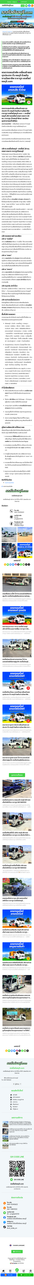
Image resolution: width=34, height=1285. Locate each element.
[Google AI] (29, 564)
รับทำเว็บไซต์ (21, 1263)
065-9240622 (19, 512)
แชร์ (24, 1272)
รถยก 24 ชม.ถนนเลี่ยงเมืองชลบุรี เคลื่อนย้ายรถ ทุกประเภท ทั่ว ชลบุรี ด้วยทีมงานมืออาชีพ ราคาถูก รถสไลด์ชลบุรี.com (16, 55)
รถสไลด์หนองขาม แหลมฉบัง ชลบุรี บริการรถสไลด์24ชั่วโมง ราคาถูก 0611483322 (16, 801)
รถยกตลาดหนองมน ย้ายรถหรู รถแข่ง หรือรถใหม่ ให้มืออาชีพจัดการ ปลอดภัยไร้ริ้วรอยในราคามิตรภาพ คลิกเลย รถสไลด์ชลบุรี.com (16, 66)
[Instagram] (16, 564)
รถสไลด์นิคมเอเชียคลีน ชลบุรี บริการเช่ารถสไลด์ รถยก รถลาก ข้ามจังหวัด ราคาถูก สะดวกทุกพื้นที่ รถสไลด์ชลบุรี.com (15, 932)
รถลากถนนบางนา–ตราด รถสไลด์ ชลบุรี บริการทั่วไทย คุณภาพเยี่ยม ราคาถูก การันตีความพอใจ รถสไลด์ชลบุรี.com (15, 628)
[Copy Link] (5, 564)
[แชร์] (24, 1271)
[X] (18, 564)
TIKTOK (9, 1226)
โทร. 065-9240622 (6, 1080)
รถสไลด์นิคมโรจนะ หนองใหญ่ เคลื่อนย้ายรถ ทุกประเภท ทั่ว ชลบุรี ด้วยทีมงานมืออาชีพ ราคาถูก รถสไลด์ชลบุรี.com (16, 694)
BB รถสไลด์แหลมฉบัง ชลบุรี (11, 1078)
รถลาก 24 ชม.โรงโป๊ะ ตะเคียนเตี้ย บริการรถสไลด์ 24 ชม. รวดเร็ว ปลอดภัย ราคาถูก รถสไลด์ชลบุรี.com (16, 43)
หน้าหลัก (3, 1272)
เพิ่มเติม (30, 1272)
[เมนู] (10, 1271)
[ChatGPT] (26, 564)
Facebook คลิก (18, 522)
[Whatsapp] (21, 564)
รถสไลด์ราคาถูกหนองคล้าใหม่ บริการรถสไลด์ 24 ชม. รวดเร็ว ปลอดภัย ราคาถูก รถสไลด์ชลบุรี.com (20, 1130)
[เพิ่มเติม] (31, 1271)
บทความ (9, 32)
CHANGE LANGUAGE (18, 1245)
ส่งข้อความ (10, 1222)
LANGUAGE (24, 2)
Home (4, 32)
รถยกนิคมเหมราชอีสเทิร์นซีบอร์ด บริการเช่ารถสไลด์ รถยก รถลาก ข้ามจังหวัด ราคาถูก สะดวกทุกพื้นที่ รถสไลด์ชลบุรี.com (16, 964)
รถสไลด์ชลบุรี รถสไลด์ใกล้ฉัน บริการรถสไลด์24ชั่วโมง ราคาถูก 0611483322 (14, 866)
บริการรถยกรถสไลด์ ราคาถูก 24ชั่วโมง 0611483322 (18, 1144)
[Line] (8, 564)
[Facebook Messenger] (13, 564)
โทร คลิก (16, 510)
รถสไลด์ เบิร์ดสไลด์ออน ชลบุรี (19, 524)
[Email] (23, 564)
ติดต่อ (17, 1272)
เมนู (10, 1272)
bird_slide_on (12, 1228)
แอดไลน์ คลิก (18, 516)
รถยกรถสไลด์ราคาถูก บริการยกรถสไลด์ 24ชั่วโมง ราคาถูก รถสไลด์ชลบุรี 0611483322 (14, 900)
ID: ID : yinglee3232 (18, 518)
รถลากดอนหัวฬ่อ (9, 483)
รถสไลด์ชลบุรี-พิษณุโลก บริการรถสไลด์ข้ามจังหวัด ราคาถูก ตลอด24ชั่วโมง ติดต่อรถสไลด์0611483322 (19, 1137)
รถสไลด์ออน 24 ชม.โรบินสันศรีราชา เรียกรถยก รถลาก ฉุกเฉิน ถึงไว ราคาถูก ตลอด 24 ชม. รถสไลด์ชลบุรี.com (16, 60)
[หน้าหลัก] (3, 1271)
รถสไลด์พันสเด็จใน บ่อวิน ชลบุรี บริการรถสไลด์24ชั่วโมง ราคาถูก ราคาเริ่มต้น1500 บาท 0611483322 (16, 835)
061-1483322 (12, 1209)
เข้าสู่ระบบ (14, 2)
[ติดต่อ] (17, 1270)
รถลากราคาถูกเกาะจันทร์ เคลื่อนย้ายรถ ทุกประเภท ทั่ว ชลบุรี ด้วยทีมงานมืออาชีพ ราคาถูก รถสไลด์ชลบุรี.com (16, 727)
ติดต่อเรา (9, 2)
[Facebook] (10, 564)
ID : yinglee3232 (13, 1214)
